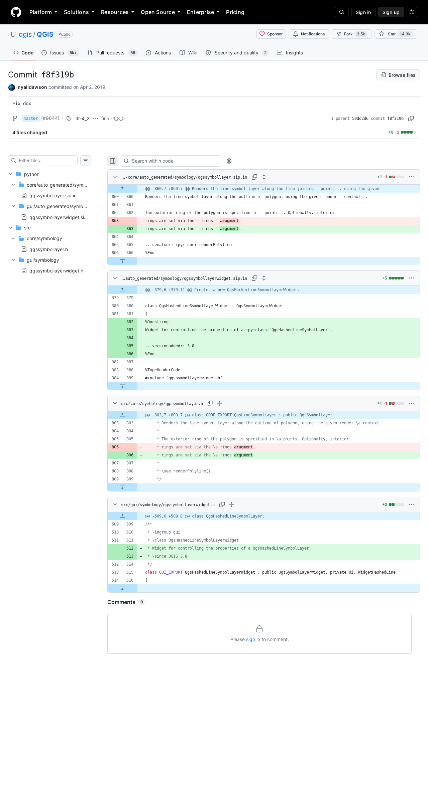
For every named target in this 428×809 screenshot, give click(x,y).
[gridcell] (264, 189)
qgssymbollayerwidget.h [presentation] (56, 270)
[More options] (411, 177)
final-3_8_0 (113, 118)
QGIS (45, 34)
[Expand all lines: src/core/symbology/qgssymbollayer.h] (219, 403)
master (31, 118)
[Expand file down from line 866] (122, 261)
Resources (115, 12)
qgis (25, 34)
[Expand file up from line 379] (122, 290)
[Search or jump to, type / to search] (342, 12)
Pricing (235, 12)
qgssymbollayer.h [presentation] (48, 249)
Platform (40, 12)
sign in (253, 639)
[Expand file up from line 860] (122, 189)
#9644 (50, 118)
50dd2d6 (360, 118)
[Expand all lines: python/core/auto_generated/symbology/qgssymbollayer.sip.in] (264, 177)
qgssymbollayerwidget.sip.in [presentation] (60, 217)
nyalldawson (32, 87)
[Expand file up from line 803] (122, 415)
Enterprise (200, 12)
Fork (354, 33)
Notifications (313, 33)
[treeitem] (49, 195)
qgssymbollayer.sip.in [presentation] (53, 195)
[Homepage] (16, 12)
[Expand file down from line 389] (122, 386)
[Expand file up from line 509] (122, 516)
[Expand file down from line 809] (122, 487)
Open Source (158, 12)
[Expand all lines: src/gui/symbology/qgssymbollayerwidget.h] (231, 504)
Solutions (76, 12)
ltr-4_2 (82, 118)
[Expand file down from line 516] (122, 588)
